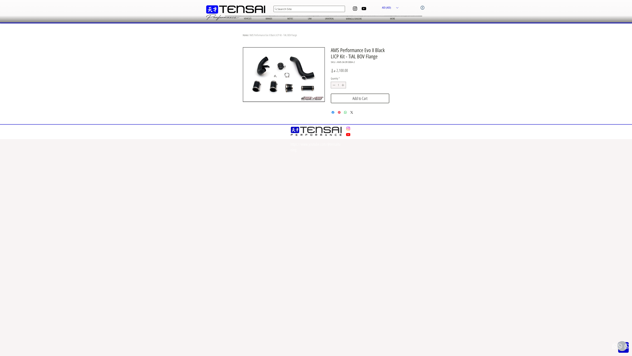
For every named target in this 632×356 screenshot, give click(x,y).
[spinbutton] (338, 85)
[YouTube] (364, 8)
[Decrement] (333, 85)
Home (245, 35)
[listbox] (390, 7)
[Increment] (343, 85)
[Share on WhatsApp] (345, 112)
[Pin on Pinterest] (339, 112)
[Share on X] (352, 112)
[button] (390, 7)
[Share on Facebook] (333, 112)
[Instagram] (355, 8)
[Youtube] (348, 134)
